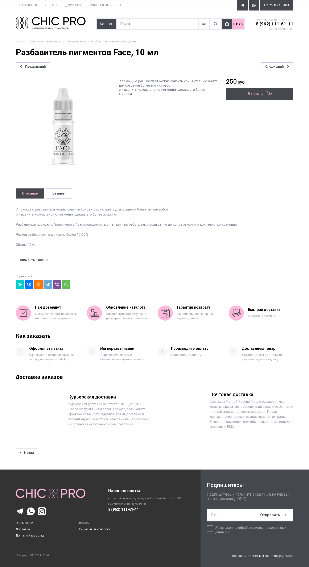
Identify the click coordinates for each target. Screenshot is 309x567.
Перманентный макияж (46, 41)
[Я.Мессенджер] (20, 284)
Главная (21, 41)
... (132, 5)
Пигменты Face (76, 41)
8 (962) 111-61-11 (274, 24)
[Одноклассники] (38, 284)
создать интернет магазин (251, 556)
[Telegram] (48, 284)
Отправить (270, 515)
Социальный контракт (94, 529)
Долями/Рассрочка (30, 535)
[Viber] (57, 284)
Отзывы (83, 523)
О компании (24, 523)
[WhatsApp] (66, 284)
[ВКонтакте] (29, 284)
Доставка (23, 529)
